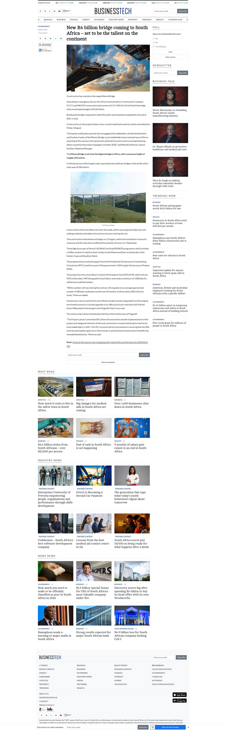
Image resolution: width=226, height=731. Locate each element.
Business (61, 19)
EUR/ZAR (130, 3)
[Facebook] (40, 11)
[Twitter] (45, 11)
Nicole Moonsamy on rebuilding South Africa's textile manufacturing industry (170, 113)
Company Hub (175, 19)
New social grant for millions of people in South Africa (169, 324)
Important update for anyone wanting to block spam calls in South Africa (168, 273)
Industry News (116, 19)
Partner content (46, 489)
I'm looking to (160, 46)
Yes (156, 38)
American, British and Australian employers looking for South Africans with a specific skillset (170, 290)
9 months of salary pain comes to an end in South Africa (130, 448)
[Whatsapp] (50, 11)
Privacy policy (46, 705)
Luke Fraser (42, 29)
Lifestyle (42, 400)
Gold (153, 3)
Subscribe (183, 11)
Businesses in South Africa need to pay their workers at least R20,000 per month (170, 223)
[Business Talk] (66, 11)
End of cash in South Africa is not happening (93, 446)
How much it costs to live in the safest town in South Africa (55, 407)
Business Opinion (122, 669)
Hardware (44, 677)
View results (170, 57)
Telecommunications (123, 629)
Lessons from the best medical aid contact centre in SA (92, 544)
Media (80, 680)
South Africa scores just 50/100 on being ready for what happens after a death (131, 544)
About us (43, 694)
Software (82, 684)
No (156, 42)
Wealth (160, 19)
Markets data (44, 3)
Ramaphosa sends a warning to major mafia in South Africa (54, 636)
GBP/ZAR (106, 3)
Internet (118, 677)
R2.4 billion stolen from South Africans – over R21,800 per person (53, 448)
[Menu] (38, 19)
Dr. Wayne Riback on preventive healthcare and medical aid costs (170, 148)
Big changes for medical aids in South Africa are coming (91, 407)
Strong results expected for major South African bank (93, 634)
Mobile (117, 680)
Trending (147, 19)
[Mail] (61, 38)
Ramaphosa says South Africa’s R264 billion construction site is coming (169, 241)
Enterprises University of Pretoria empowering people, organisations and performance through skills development (55, 499)
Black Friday (120, 665)
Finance (74, 19)
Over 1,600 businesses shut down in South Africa (131, 405)
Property (133, 19)
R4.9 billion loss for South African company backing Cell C (130, 636)
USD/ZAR (82, 3)
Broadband (158, 665)
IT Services (157, 677)
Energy (86, 19)
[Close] (188, 727)
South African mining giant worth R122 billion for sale (167, 207)
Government (44, 26)
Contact (43, 701)
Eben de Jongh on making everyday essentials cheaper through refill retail (167, 183)
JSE (56, 3)
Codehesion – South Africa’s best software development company (55, 544)
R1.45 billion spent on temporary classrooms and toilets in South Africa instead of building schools (170, 308)
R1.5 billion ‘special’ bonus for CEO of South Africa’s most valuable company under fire (92, 593)
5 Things (43, 665)
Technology (120, 684)
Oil (175, 3)
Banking (48, 19)
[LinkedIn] (54, 11)
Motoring (99, 19)
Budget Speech (46, 669)
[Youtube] (59, 11)
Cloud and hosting (162, 669)
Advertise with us (48, 697)
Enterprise (82, 673)
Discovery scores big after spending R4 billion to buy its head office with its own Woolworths (131, 593)
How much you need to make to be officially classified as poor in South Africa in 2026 (54, 593)
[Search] (187, 19)
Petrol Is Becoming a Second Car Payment (89, 494)
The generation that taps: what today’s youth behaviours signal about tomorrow (130, 497)
